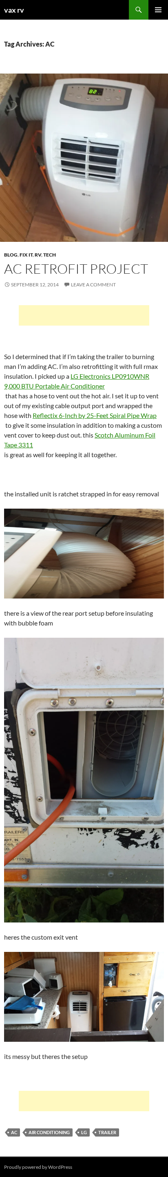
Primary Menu (158, 10)
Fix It (26, 255)
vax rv (14, 9)
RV (38, 255)
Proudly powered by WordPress (38, 1167)
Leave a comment (93, 284)
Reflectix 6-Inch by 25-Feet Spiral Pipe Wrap (95, 415)
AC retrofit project (76, 268)
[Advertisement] (84, 315)
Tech (49, 255)
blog (11, 255)
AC (14, 1132)
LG (84, 1132)
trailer (107, 1132)
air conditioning (49, 1132)
